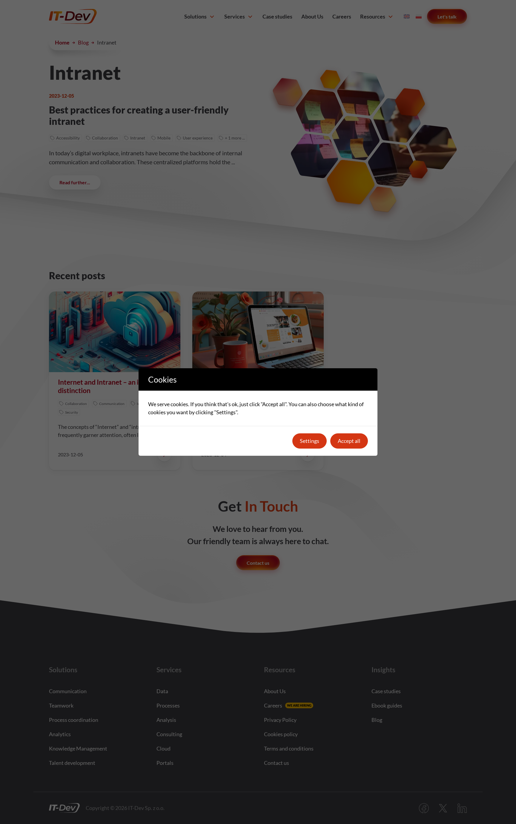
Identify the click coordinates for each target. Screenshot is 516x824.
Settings (309, 441)
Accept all (349, 441)
